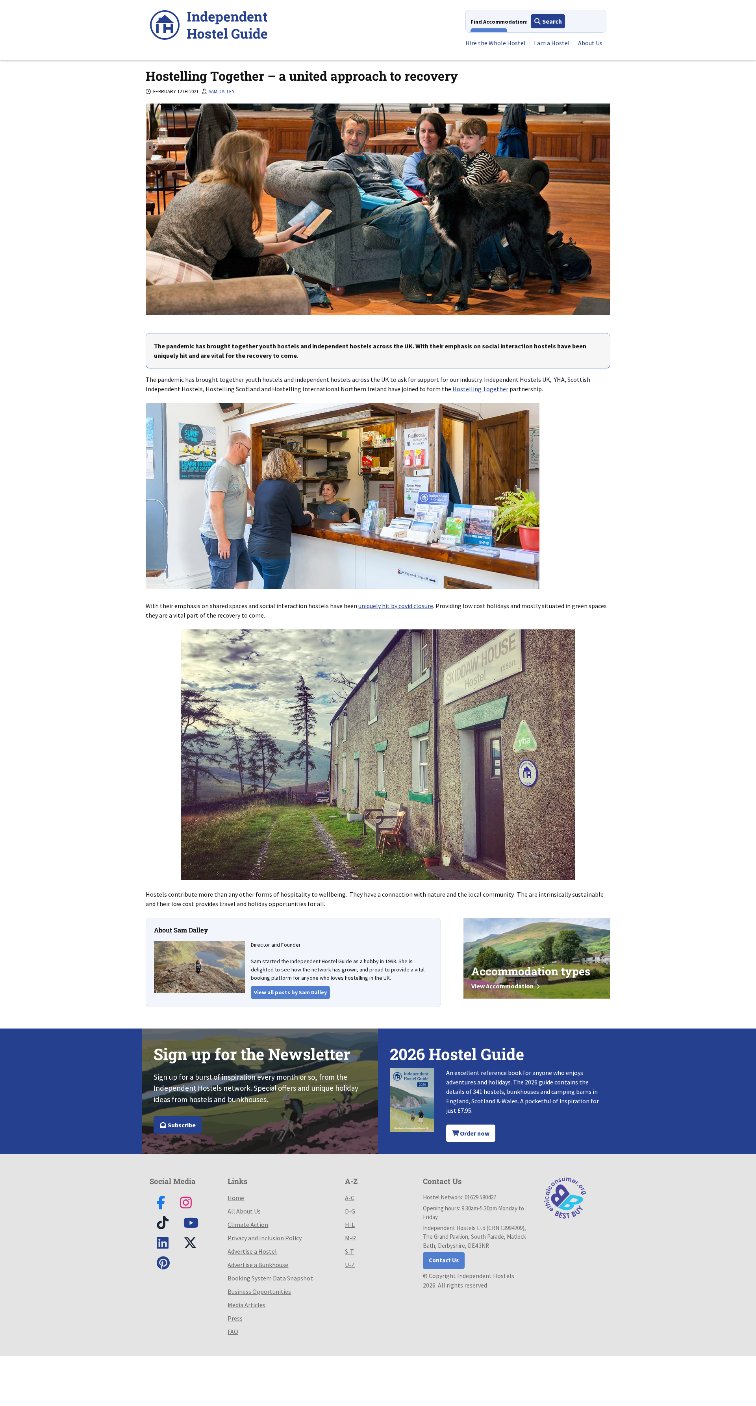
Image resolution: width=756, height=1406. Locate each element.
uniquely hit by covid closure (395, 606)
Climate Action (248, 1224)
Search (551, 21)
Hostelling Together (480, 389)
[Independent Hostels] (209, 26)
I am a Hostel (552, 43)
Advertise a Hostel (252, 1251)
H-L (350, 1224)
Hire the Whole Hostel (495, 43)
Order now (474, 1133)
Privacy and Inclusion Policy (265, 1238)
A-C (349, 1198)
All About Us (244, 1211)
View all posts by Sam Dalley (290, 992)
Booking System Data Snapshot (270, 1278)
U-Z (350, 1265)
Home (236, 1198)
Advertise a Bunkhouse (258, 1265)
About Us (590, 43)
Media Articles (246, 1305)
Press (235, 1318)
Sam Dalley (222, 91)
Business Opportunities (259, 1291)
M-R (350, 1238)
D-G (350, 1211)
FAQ (233, 1332)
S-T (349, 1251)
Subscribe (181, 1125)
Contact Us (444, 1260)
